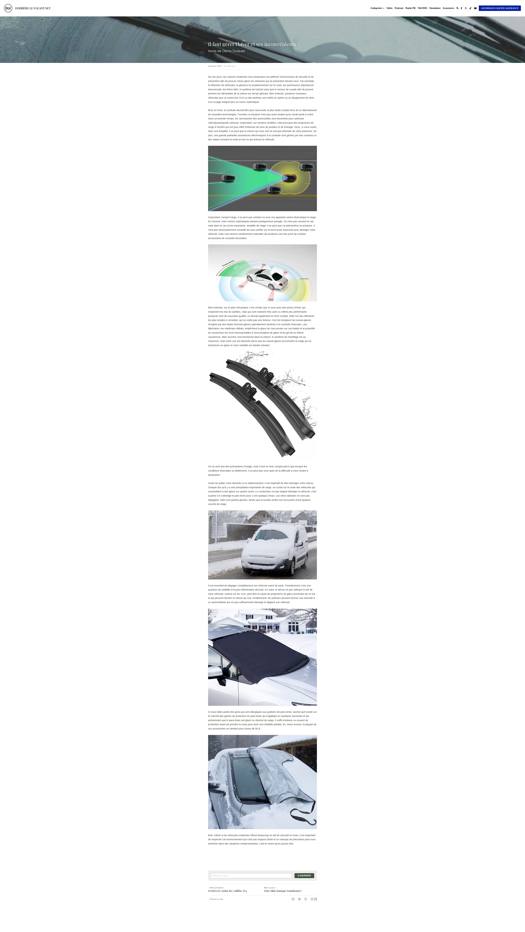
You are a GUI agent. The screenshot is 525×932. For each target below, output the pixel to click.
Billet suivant (269, 888)
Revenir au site (216, 899)
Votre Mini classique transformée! (283, 890)
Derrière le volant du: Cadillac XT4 (227, 890)
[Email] (312, 899)
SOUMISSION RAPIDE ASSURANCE (499, 8)
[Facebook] (293, 899)
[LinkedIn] (305, 899)
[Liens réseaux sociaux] (461, 8)
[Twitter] (299, 899)
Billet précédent (216, 888)
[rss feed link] (315, 899)
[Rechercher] (457, 8)
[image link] (8, 8)
